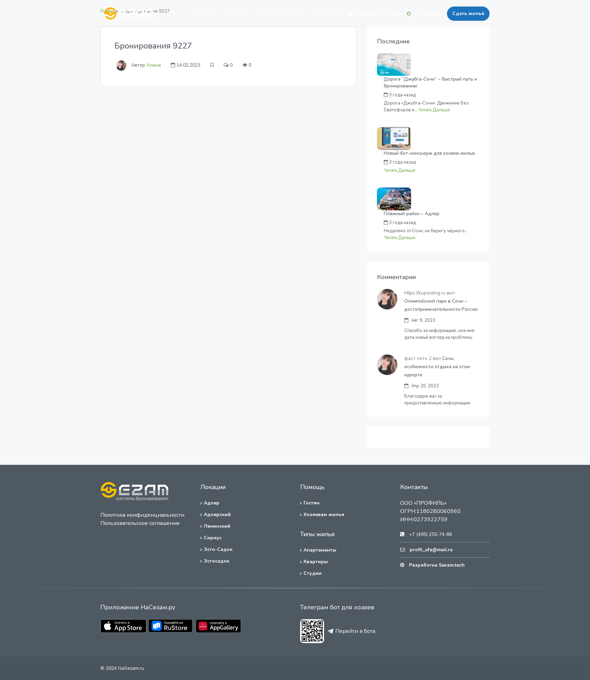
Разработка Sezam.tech (437, 565)
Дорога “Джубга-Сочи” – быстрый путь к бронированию (430, 82)
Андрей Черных (447, 95)
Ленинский (217, 526)
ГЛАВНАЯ (205, 14)
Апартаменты (320, 550)
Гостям (312, 503)
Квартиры (316, 561)
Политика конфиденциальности (142, 515)
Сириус (213, 538)
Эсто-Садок (218, 549)
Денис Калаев (445, 223)
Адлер (212, 503)
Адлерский (217, 514)
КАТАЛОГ (237, 14)
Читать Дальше (434, 110)
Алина (153, 65)
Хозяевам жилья (324, 514)
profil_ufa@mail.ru (431, 549)
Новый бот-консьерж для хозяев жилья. (430, 153)
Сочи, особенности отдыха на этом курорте (437, 366)
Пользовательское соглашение (140, 523)
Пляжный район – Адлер (411, 213)
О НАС (293, 14)
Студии (313, 573)
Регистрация (428, 14)
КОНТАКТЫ (324, 14)
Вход (396, 14)
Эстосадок (216, 561)
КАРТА (267, 14)
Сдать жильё (468, 13)
